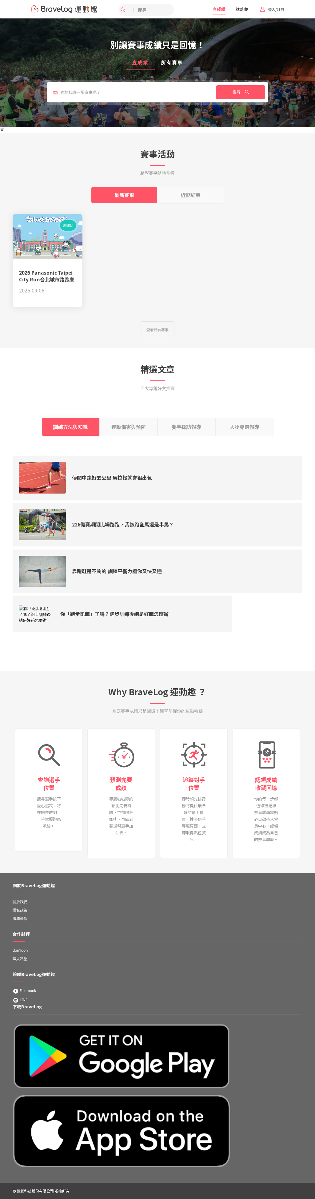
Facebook (27, 990)
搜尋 (237, 92)
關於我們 (20, 901)
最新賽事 (124, 195)
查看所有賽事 (157, 329)
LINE (23, 999)
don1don (20, 950)
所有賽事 (172, 62)
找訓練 (242, 9)
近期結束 (191, 195)
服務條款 (20, 918)
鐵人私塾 (20, 958)
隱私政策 (20, 910)
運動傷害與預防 (128, 426)
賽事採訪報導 (186, 426)
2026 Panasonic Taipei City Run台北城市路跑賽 (46, 276)
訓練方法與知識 (70, 426)
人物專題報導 (244, 426)
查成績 (219, 9)
